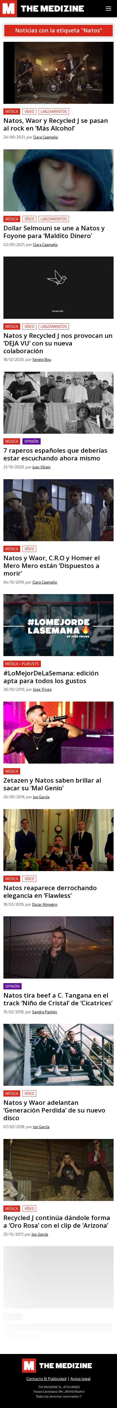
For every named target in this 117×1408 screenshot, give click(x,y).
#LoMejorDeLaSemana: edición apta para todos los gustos (55, 667)
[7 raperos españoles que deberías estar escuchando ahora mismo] (58, 403)
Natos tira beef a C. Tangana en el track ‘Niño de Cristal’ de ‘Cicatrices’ (52, 990)
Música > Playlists (22, 663)
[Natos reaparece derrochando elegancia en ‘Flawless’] (58, 840)
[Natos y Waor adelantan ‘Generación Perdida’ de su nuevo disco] (58, 1055)
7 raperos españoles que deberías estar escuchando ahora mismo (57, 445)
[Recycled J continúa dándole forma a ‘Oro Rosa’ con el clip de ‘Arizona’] (58, 1170)
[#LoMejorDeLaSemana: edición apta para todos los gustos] (58, 625)
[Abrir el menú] (108, 8)
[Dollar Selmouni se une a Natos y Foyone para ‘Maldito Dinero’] (58, 180)
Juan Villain (41, 467)
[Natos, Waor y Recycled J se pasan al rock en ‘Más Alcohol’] (58, 73)
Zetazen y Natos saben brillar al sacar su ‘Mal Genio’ (57, 771)
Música (11, 111)
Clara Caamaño (45, 137)
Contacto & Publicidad (46, 1378)
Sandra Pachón (44, 1012)
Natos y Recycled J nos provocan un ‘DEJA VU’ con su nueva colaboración (56, 330)
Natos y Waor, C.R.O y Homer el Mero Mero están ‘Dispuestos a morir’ (54, 552)
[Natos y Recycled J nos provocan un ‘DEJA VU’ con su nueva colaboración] (58, 288)
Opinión (31, 441)
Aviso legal (80, 1378)
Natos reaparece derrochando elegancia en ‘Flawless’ (48, 882)
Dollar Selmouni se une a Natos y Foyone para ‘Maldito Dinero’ (50, 222)
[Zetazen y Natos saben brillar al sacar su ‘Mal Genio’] (58, 733)
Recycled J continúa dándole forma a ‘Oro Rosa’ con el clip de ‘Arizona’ (58, 1212)
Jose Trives (42, 689)
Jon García (41, 797)
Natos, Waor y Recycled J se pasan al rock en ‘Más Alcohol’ (54, 115)
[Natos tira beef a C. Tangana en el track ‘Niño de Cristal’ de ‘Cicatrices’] (58, 947)
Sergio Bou (41, 359)
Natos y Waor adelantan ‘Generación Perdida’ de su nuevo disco (55, 1097)
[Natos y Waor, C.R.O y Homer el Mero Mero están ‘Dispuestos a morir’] (58, 510)
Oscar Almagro (44, 904)
